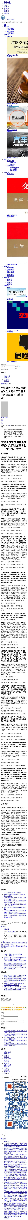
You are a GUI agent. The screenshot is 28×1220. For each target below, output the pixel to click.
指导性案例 (13, 162)
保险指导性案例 (14, 167)
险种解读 (6, 1060)
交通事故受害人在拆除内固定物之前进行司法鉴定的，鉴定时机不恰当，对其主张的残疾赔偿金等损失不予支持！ (15, 988)
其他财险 (9, 282)
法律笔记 (6, 5)
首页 (2, 383)
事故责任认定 (10, 271)
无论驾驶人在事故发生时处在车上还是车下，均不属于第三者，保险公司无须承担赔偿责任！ (15, 980)
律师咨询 (3, 1139)
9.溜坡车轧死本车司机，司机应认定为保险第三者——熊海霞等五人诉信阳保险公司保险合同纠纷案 (15, 1200)
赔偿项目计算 (7, 3)
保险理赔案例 (10, 165)
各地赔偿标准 (10, 274)
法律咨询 (6, 10)
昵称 (2, 1012)
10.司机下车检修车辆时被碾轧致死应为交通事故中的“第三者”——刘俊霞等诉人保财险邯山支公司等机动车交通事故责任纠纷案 (15, 1205)
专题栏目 (6, 377)
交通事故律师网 (9, 19)
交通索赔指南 (10, 267)
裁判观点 (5, 383)
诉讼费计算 (7, 2)
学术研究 (6, 1057)
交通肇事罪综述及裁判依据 (11, 985)
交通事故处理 (10, 269)
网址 (2, 1018)
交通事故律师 (11, 932)
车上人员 (6, 929)
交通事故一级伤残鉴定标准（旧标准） (14, 983)
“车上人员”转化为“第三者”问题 (12, 892)
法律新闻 (6, 11)
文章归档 (6, 13)
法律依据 (6, 1218)
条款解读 (9, 284)
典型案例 (12, 164)
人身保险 (9, 280)
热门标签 (6, 8)
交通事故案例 (10, 161)
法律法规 (6, 1066)
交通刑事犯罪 (7, 1065)
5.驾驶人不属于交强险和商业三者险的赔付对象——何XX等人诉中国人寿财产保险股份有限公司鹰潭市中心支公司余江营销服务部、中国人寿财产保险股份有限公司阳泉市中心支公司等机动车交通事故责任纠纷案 (15, 1171)
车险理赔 (9, 279)
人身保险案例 (13, 170)
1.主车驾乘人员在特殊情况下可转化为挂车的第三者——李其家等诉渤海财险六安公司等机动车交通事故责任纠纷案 (15, 1145)
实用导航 (6, 6)
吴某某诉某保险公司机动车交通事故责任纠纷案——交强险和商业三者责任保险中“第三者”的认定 (15, 915)
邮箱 (2, 1015)
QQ (1, 1021)
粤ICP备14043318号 (17, 1109)
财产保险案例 (13, 169)
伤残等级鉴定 (10, 276)
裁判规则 (6, 1141)
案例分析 (6, 1053)
